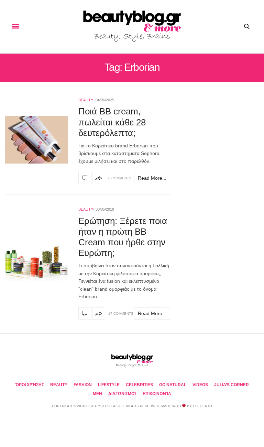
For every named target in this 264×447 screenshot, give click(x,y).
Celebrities (139, 384)
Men (97, 393)
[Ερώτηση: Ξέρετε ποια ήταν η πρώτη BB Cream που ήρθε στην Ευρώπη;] (36, 262)
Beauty (85, 100)
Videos (200, 384)
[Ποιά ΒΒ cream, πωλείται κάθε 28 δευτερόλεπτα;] (36, 140)
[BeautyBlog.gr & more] (132, 26)
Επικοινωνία (157, 393)
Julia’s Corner (231, 384)
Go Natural (172, 384)
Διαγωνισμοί (122, 393)
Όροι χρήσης (29, 384)
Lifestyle (109, 384)
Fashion (83, 384)
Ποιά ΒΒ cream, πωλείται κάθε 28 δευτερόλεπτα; (112, 122)
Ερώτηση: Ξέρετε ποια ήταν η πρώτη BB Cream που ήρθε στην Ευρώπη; (122, 237)
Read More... (152, 178)
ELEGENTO (202, 406)
